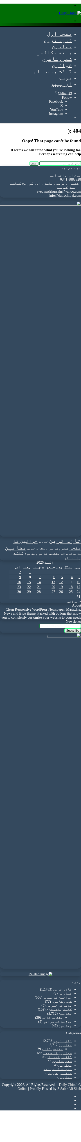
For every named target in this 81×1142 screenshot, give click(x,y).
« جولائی (74, 601)
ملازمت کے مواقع (71, 553)
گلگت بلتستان (53, 71)
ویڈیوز (31, 553)
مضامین (62, 46)
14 (39, 582)
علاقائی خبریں (36, 548)
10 (78, 582)
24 (78, 592)
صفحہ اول (59, 34)
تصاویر (43, 542)
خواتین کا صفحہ (57, 997)
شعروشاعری (57, 59)
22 (29, 587)
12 (61, 582)
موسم (65, 78)
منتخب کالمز (54, 52)
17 (78, 587)
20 (53, 587)
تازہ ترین (58, 40)
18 (71, 587)
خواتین (62, 65)
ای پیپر (61, 84)
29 (29, 592)
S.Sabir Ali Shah (69, 1089)
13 (53, 582)
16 (19, 582)
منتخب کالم (49, 553)
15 (29, 582)
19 (61, 587)
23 (19, 587)
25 (71, 592)
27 (53, 592)
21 (39, 587)
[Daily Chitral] (70, 13)
